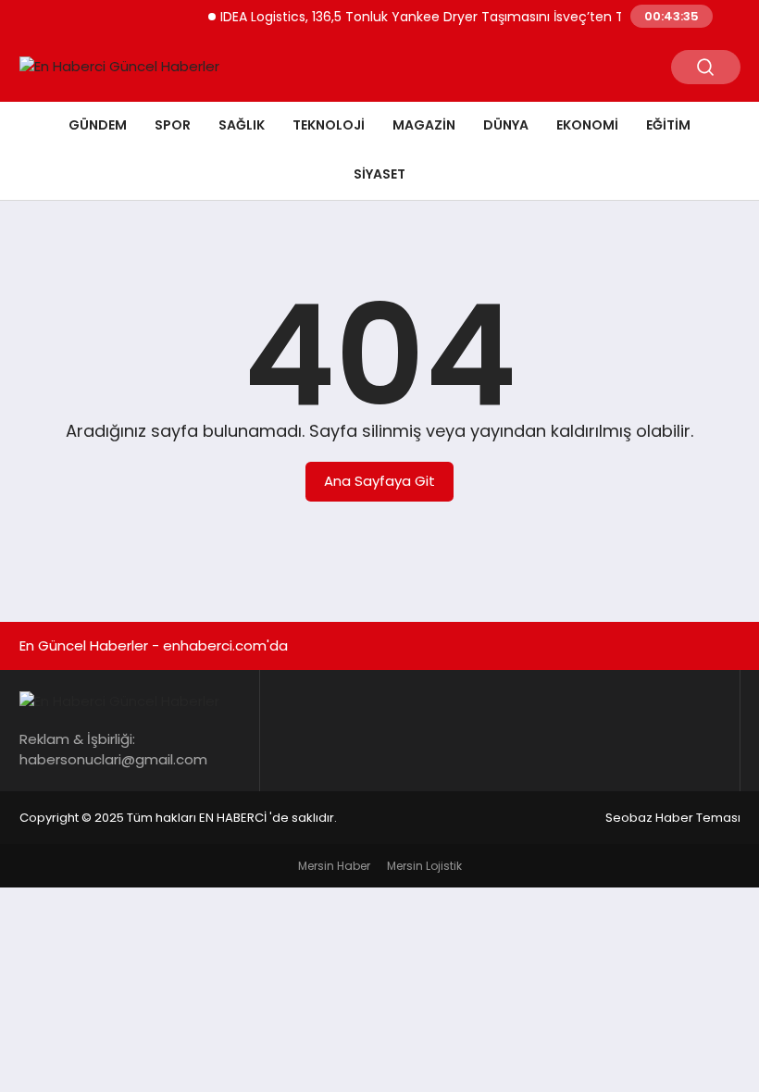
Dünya (506, 125)
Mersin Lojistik (424, 866)
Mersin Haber (334, 866)
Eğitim (668, 125)
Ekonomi (587, 125)
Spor (173, 125)
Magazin (423, 125)
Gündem (97, 125)
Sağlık (241, 125)
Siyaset (379, 174)
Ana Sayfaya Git (379, 480)
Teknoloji (328, 125)
